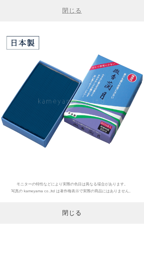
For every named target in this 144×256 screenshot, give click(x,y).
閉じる (72, 10)
